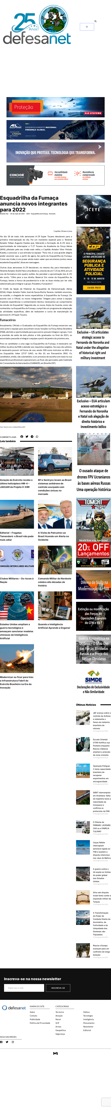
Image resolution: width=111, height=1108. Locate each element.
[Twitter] (7, 1042)
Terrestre (52, 214)
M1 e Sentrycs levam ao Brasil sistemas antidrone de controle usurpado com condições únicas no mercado (54, 487)
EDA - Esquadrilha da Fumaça (37, 214)
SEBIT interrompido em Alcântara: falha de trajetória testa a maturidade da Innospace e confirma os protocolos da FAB (102, 801)
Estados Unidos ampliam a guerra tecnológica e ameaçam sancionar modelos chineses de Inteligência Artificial (16, 631)
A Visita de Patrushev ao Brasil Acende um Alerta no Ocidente (53, 536)
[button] (95, 21)
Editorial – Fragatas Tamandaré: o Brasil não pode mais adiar (17, 536)
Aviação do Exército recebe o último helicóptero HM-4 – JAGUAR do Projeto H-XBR (16, 483)
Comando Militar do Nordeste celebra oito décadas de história (54, 582)
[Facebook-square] (1, 1042)
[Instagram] (13, 1042)
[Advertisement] (55, 66)
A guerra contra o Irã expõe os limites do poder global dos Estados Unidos (102, 875)
